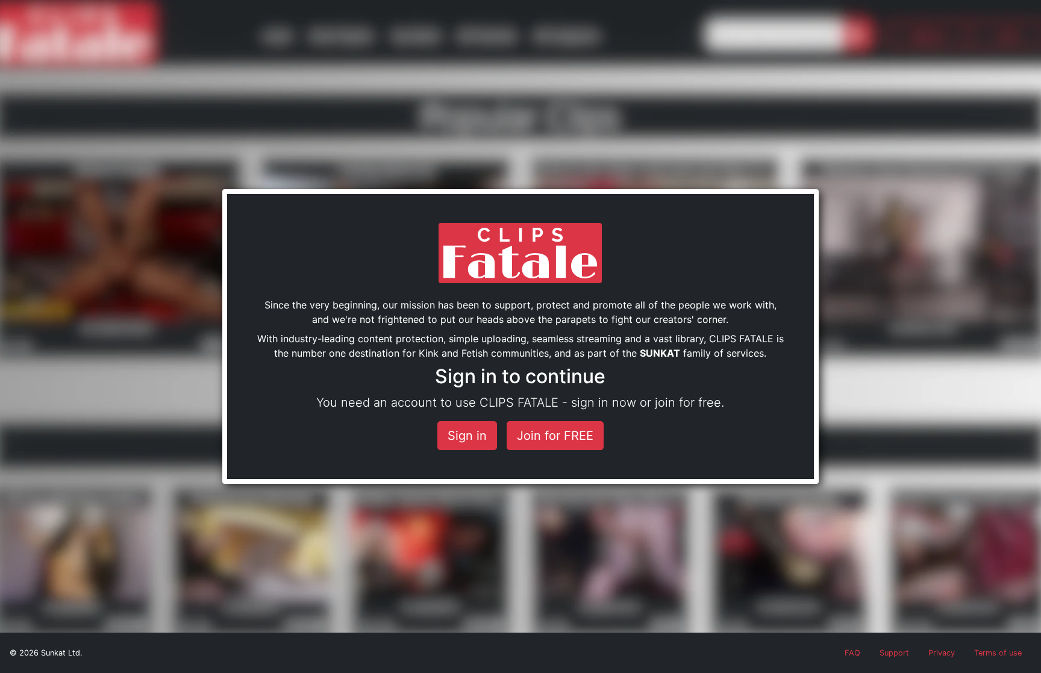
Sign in (467, 435)
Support (894, 652)
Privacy (941, 652)
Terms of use (998, 652)
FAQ (852, 652)
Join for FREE (555, 435)
